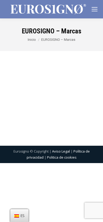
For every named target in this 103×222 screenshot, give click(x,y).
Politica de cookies (62, 157)
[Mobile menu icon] (94, 9)
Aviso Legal (61, 151)
